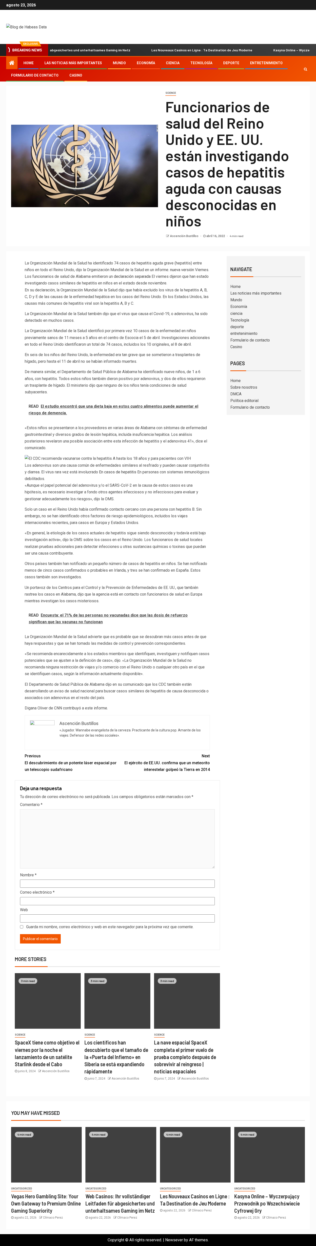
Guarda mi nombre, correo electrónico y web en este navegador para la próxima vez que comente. (110, 926)
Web (24, 909)
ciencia (172, 63)
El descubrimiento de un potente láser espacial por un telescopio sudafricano (71, 763)
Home (28, 63)
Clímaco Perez (53, 1217)
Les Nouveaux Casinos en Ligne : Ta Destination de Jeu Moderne (180, 50)
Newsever (174, 1240)
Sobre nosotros (243, 387)
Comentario (31, 804)
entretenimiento (266, 63)
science (170, 93)
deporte (231, 63)
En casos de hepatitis (117, 472)
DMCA (235, 394)
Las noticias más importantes (73, 63)
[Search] (305, 69)
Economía (146, 63)
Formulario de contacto (35, 75)
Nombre (28, 875)
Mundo (119, 63)
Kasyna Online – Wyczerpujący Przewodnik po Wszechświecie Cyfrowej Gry (267, 1203)
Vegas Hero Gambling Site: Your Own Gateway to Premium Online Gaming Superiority (46, 1203)
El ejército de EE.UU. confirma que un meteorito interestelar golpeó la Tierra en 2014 (167, 763)
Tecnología (201, 63)
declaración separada (132, 276)
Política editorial (244, 400)
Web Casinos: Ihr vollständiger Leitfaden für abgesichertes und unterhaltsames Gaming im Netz (120, 1203)
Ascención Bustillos (184, 236)
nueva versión (181, 269)
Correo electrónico (37, 892)
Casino (75, 75)
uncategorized (21, 1188)
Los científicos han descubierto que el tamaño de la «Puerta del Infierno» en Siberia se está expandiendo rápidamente (116, 1056)
